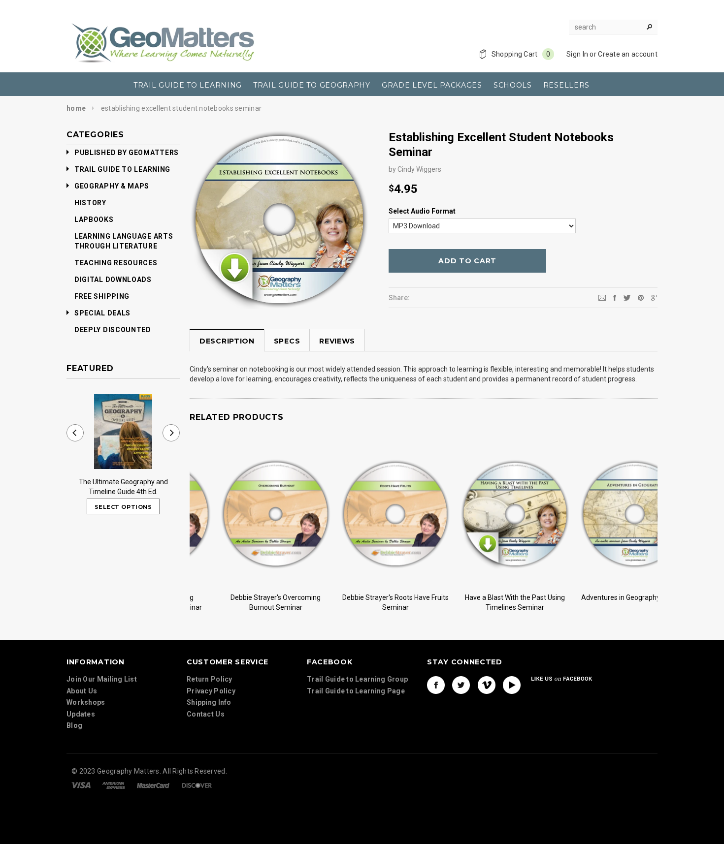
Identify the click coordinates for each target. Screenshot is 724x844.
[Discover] (197, 785)
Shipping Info (209, 702)
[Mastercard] (153, 785)
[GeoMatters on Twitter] (461, 685)
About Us (81, 691)
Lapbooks (94, 219)
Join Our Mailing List (101, 679)
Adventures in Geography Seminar (603, 597)
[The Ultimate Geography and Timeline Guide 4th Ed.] (123, 431)
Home (76, 108)
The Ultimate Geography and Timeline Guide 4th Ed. (123, 487)
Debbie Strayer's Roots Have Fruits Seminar (364, 602)
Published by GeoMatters (126, 152)
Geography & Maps (111, 186)
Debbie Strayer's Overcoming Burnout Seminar (244, 602)
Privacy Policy (211, 691)
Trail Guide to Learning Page (356, 691)
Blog (74, 725)
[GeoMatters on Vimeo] (486, 685)
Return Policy (209, 679)
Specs (287, 341)
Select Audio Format (422, 211)
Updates (80, 714)
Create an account (628, 54)
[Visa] (81, 785)
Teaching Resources (116, 263)
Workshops (85, 702)
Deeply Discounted (112, 330)
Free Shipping (102, 296)
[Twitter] (627, 297)
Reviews (337, 341)
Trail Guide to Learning (122, 169)
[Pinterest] (641, 297)
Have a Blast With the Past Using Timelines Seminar (484, 602)
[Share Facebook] (614, 297)
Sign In (577, 54)
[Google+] (654, 297)
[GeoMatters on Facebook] (436, 685)
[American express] (113, 785)
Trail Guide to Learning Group (357, 679)
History (90, 203)
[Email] (602, 297)
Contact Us (206, 714)
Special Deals (102, 313)
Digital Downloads (113, 279)
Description (227, 341)
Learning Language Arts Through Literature (123, 241)
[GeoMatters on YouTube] (512, 685)
